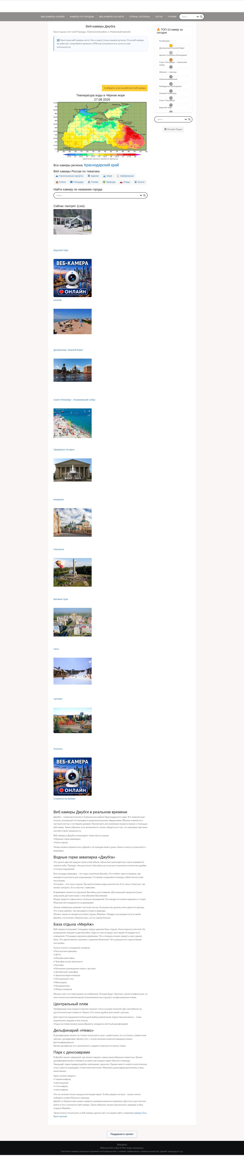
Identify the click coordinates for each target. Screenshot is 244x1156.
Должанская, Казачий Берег (172, 48)
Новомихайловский (168, 79)
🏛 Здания (93, 176)
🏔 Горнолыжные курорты (69, 176)
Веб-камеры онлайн (53, 17)
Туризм (172, 17)
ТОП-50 (158, 17)
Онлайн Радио (174, 129)
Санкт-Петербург (167, 100)
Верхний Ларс (165, 108)
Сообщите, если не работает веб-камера (125, 88)
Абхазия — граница (168, 72)
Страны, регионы (139, 17)
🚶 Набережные (125, 176)
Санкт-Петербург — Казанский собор (173, 63)
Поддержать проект (122, 1134)
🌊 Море (107, 176)
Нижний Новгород (167, 93)
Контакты (122, 1144)
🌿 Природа (109, 182)
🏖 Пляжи (93, 182)
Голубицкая (164, 41)
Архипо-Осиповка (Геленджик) (173, 55)
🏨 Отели (61, 182)
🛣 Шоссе (139, 182)
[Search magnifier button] (201, 16)
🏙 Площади (76, 182)
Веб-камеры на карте (111, 17)
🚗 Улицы (125, 182)
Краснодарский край (101, 165)
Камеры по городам (82, 17)
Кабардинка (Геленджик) (170, 86)
